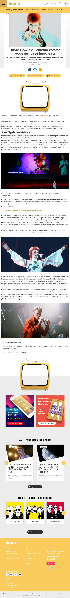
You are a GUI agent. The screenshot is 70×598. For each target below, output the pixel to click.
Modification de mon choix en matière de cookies (35, 595)
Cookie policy (63, 594)
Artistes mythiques (32, 9)
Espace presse (10, 583)
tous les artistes (18, 76)
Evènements (29, 558)
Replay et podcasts (11, 553)
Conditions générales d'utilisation (22, 594)
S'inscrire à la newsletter (33, 553)
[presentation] (6, 463)
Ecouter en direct (10, 551)
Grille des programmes (12, 558)
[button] (34, 484)
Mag (27, 551)
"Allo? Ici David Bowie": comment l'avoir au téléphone (23, 210)
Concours (28, 561)
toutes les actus (54, 76)
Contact (8, 578)
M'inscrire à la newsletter (54, 553)
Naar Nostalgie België (12, 588)
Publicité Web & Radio (12, 585)
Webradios (9, 556)
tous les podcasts (36, 76)
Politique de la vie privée (38, 594)
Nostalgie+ (29, 563)
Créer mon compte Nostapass (55, 551)
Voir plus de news (35, 487)
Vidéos (28, 556)
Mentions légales (7, 594)
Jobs (7, 580)
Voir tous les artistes (35, 532)
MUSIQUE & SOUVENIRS (14, 9)
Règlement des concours (52, 594)
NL (24, 4)
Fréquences (9, 561)
